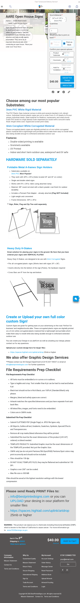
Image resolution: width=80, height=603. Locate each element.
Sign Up (25, 578)
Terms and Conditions (11, 569)
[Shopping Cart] (77, 6)
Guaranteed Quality (29, 559)
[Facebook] (62, 570)
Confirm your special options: (61, 49)
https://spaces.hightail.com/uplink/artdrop (27, 352)
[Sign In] (69, 6)
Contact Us (8, 565)
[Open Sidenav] (2, 6)
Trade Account (28, 582)
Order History (46, 563)
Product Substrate (56, 54)
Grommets (57, 60)
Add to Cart (67, 85)
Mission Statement (10, 561)
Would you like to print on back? (59, 36)
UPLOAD (17, 501)
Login (43, 586)
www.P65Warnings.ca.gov (17, 530)
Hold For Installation (57, 69)
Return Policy (27, 567)
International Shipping (30, 575)
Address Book (46, 575)
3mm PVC (15, 174)
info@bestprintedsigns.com (17, 365)
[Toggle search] (10, 6)
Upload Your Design (67, 79)
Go (68, 564)
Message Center (47, 567)
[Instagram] (67, 570)
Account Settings (47, 559)
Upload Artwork (47, 578)
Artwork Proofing (47, 582)
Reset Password (47, 571)
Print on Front (57, 43)
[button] (63, 54)
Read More (17, 47)
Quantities (54, 24)
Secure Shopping (28, 571)
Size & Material (55, 15)
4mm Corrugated (53, 259)
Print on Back (69, 43)
